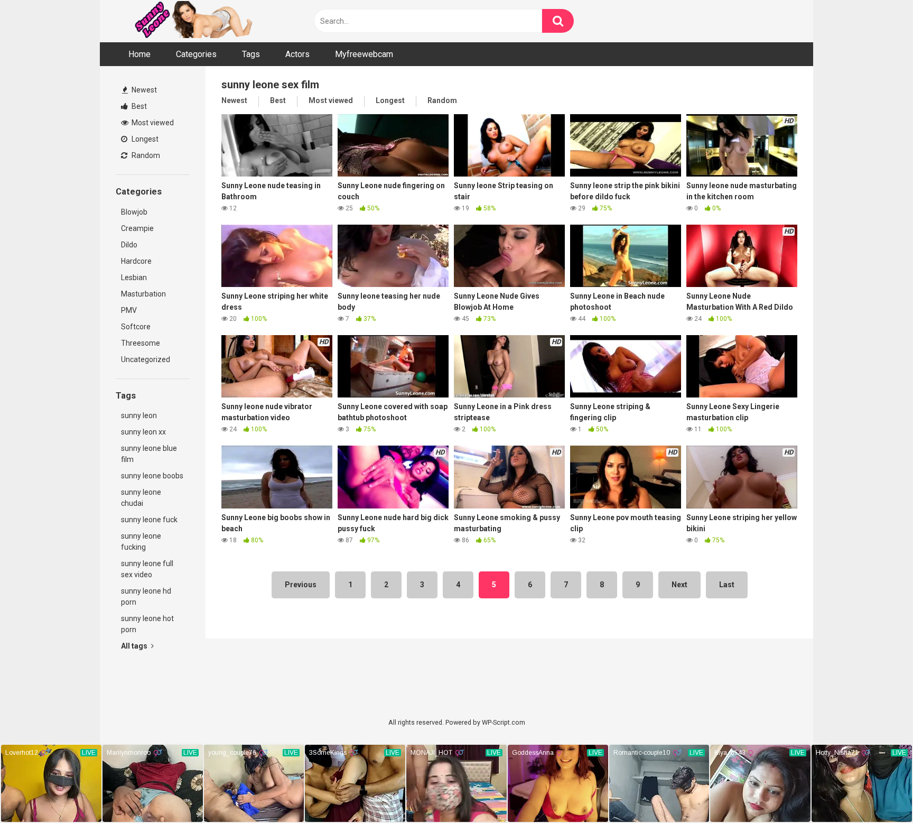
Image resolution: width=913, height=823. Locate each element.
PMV (129, 310)
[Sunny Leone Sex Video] (208, 21)
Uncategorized (145, 359)
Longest (144, 139)
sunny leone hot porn (147, 624)
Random (145, 155)
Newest (143, 90)
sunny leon (139, 415)
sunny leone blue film (149, 454)
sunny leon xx (143, 432)
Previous (300, 584)
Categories (196, 54)
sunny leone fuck (149, 519)
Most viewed (152, 122)
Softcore (136, 326)
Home (139, 54)
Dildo (129, 245)
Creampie (137, 228)
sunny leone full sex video (147, 569)
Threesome (140, 343)
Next (679, 584)
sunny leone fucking (141, 541)
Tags (251, 54)
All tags (135, 646)
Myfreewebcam (364, 54)
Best (138, 106)
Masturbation (143, 294)
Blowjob (134, 212)
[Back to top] (877, 791)
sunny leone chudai (141, 497)
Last (726, 584)
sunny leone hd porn (146, 596)
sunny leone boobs (152, 475)
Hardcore (136, 261)
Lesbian (134, 277)
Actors (297, 54)
